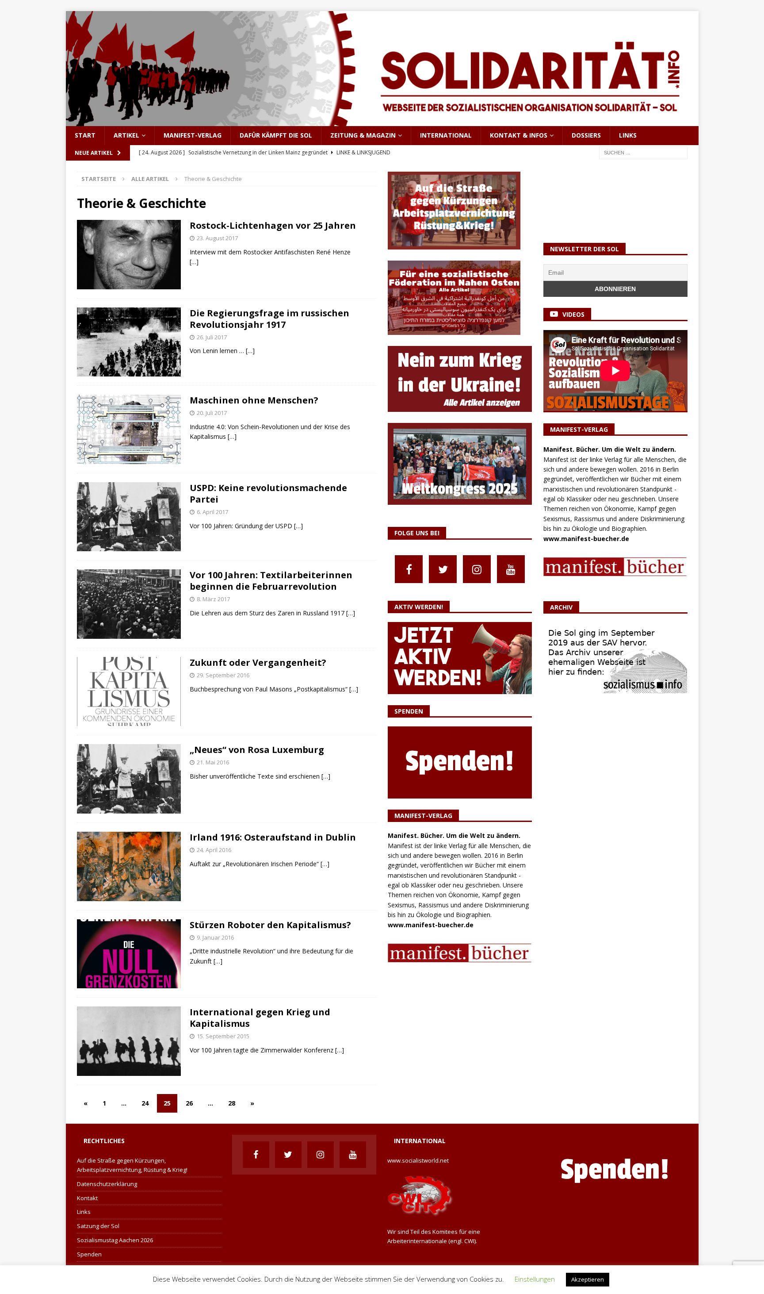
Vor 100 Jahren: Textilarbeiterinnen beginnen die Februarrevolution (271, 580)
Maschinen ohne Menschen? (254, 400)
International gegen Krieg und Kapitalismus (260, 1017)
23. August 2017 (217, 238)
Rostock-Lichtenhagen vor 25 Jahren (273, 225)
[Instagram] (477, 569)
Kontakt (87, 1198)
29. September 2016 (223, 675)
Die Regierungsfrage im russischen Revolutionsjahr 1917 (269, 318)
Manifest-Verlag (193, 135)
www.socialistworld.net (418, 1160)
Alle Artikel (150, 179)
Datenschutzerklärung (107, 1184)
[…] (194, 261)
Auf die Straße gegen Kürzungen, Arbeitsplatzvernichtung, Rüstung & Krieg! (132, 1165)
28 (231, 1103)
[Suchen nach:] (643, 152)
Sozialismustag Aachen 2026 (115, 1240)
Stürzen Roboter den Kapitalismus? (270, 925)
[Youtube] (511, 569)
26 (189, 1103)
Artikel (126, 135)
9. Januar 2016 (215, 937)
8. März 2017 (213, 599)
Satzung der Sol (98, 1226)
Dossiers (586, 135)
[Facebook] (409, 569)
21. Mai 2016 (213, 762)
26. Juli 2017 (212, 337)
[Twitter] (443, 569)
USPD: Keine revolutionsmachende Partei (268, 493)
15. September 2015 (223, 1036)
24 (145, 1103)
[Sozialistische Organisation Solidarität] (382, 121)
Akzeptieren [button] (587, 1279)
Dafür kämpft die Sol (276, 135)
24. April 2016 (214, 850)
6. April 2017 (212, 512)
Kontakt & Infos (518, 135)
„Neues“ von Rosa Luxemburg (257, 750)
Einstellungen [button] (535, 1279)
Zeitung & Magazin (363, 135)
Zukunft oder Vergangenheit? (258, 662)
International (446, 135)
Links (628, 135)
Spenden (89, 1254)
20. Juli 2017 (212, 413)
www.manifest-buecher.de (431, 925)
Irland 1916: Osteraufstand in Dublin (273, 837)
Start (85, 135)
